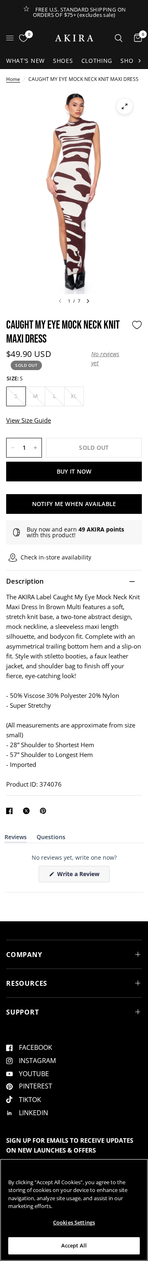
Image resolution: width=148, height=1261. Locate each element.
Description (25, 581)
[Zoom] (124, 106)
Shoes (63, 60)
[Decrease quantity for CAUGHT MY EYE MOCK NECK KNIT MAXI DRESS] (13, 447)
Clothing (97, 60)
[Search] (118, 38)
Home (13, 79)
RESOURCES (26, 983)
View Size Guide (28, 420)
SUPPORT (22, 1012)
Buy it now (74, 471)
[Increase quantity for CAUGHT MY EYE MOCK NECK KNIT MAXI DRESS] (35, 447)
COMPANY (24, 954)
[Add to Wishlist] (137, 325)
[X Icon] (28, 811)
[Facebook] (11, 811)
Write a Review (80, 876)
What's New (25, 60)
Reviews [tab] (16, 838)
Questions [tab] (51, 838)
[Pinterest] (45, 811)
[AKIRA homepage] (74, 38)
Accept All (74, 1245)
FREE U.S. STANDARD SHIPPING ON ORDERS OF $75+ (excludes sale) (79, 12)
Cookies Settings (74, 1222)
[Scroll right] (139, 60)
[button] (109, 359)
